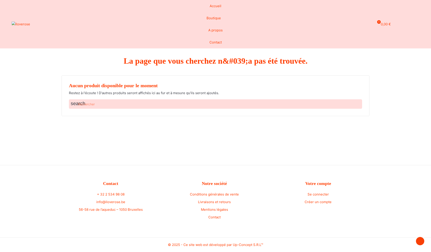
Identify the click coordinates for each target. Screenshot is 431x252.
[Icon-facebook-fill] (409, 23)
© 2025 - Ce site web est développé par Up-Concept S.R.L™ (215, 245)
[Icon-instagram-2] (417, 23)
